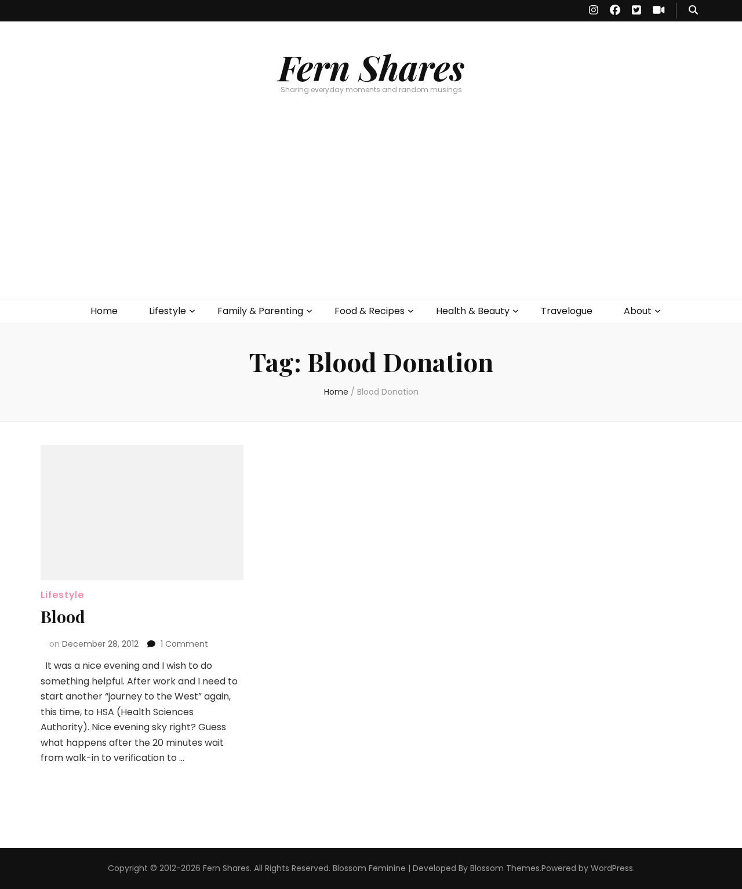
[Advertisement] (371, 213)
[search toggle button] (693, 11)
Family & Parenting (260, 311)
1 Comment (184, 644)
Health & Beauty (473, 311)
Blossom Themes (505, 868)
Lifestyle (167, 311)
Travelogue (566, 311)
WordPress (612, 868)
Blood (63, 616)
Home (104, 311)
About (638, 311)
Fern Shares (371, 66)
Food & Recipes (369, 311)
